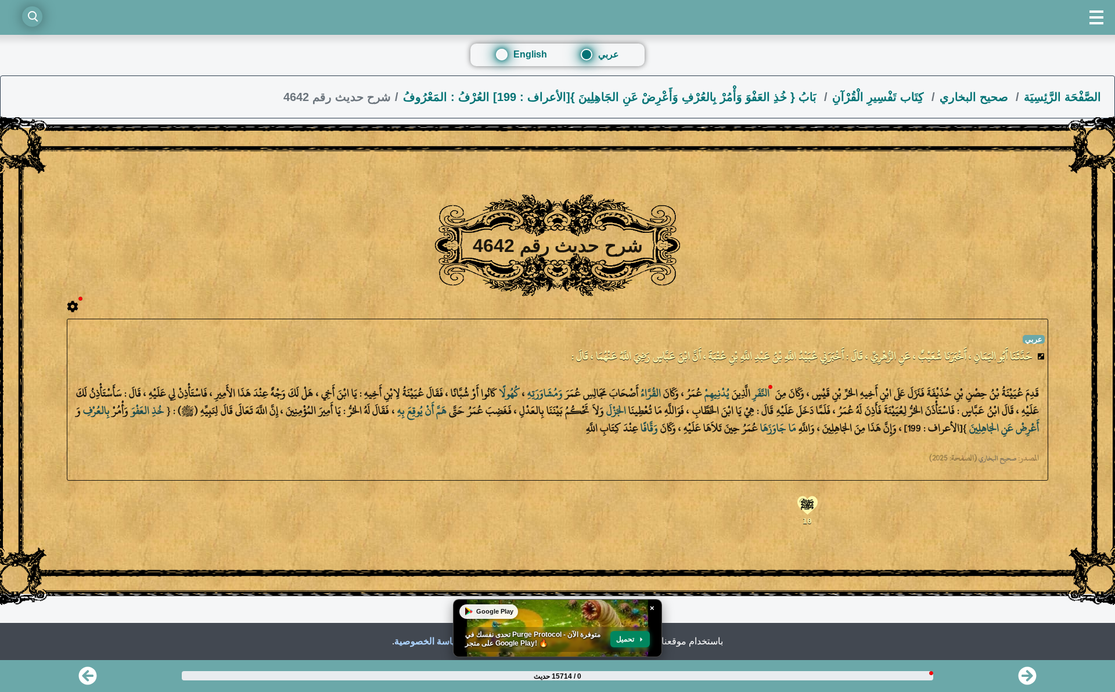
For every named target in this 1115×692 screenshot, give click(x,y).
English (530, 54)
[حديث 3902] (87, 679)
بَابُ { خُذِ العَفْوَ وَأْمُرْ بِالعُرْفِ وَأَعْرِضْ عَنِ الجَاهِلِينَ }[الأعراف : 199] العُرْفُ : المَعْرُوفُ (611, 97)
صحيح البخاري (976, 97)
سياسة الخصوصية (428, 641)
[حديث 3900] (1027, 679)
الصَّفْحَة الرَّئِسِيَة (1062, 97)
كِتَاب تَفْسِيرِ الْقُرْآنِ (879, 97)
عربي (608, 54)
